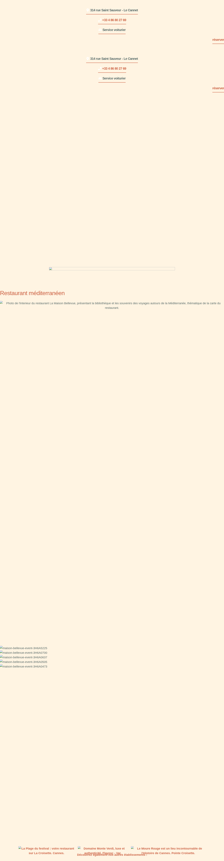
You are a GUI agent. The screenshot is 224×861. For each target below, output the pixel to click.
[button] (112, 9)
